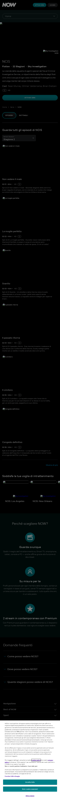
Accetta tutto (30, 782)
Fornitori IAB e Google (12, 776)
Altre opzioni (30, 796)
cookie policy (36, 760)
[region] (30, 760)
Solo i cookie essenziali (30, 789)
